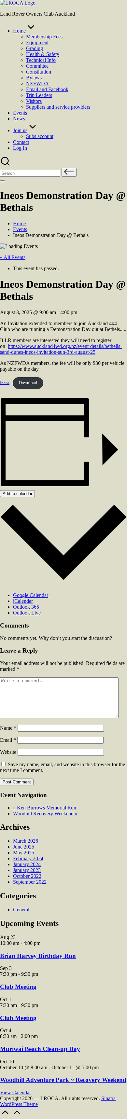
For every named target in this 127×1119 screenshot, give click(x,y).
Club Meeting (18, 986)
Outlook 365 (26, 607)
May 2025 (23, 852)
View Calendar (15, 1092)
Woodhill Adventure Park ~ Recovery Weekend (63, 1079)
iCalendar (23, 601)
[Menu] (2, 181)
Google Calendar (30, 595)
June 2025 (23, 847)
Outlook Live (27, 612)
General (21, 909)
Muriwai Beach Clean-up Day (40, 1048)
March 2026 (25, 841)
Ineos (4, 382)
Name (8, 728)
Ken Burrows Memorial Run (44, 807)
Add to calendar (17, 493)
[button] (69, 172)
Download (28, 382)
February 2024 (28, 858)
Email (8, 740)
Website (8, 752)
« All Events (12, 257)
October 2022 (27, 876)
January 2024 (27, 864)
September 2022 (30, 882)
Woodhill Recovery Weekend (45, 813)
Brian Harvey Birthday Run (38, 955)
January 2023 (27, 870)
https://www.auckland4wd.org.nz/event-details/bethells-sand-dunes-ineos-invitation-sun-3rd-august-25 (61, 349)
